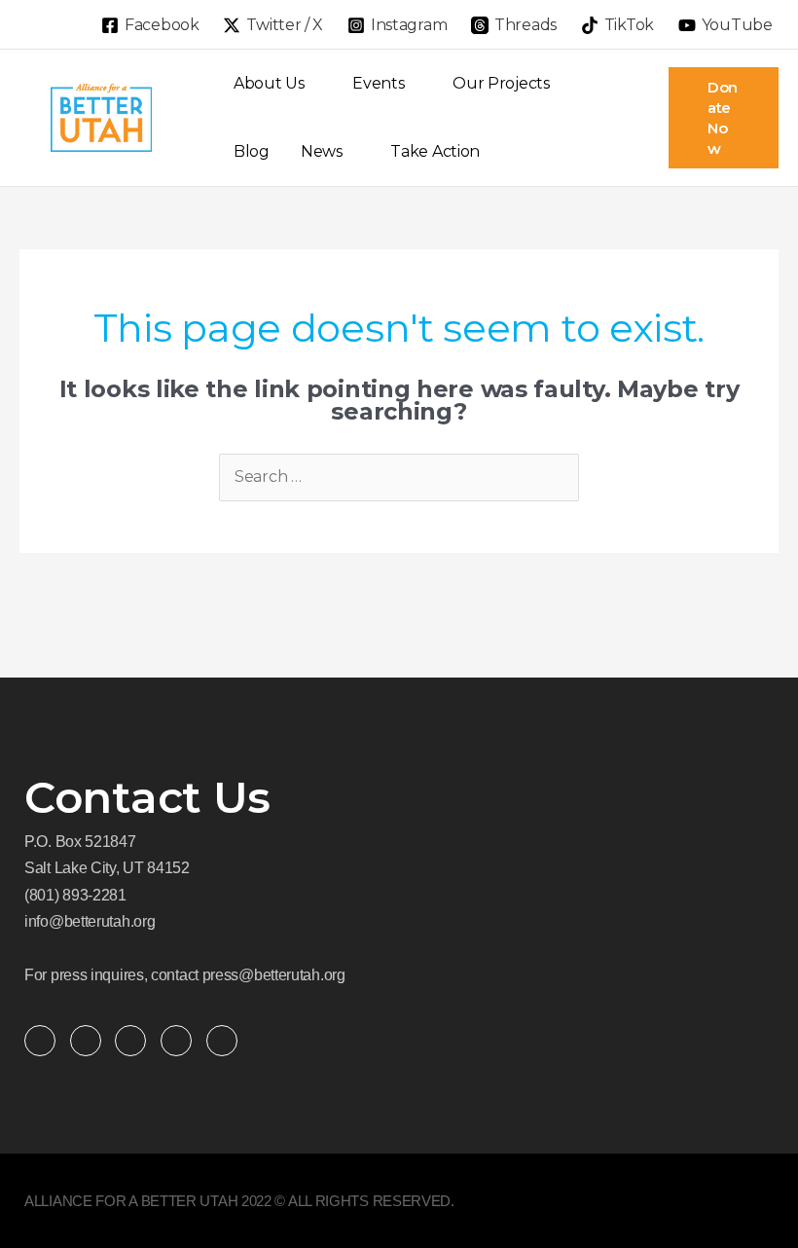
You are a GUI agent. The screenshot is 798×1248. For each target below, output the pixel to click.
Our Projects (501, 83)
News (322, 151)
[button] (26, 25)
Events (378, 83)
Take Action (435, 151)
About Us (269, 83)
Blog (252, 151)
